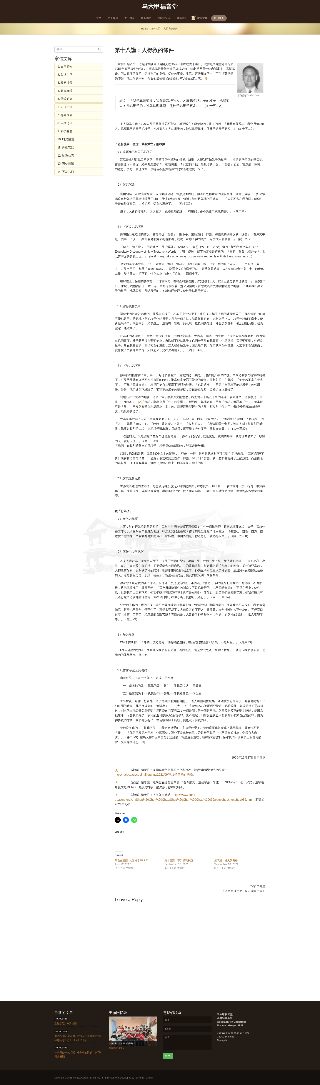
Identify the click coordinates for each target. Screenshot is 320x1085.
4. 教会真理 (64, 90)
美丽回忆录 (164, 18)
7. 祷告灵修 (64, 115)
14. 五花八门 (65, 171)
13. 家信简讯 (65, 163)
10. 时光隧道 (65, 139)
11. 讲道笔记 (65, 147)
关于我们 (113, 18)
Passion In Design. (144, 1077)
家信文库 (202, 18)
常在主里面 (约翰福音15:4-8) (131, 860)
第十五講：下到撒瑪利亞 (178, 860)
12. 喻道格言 (65, 155)
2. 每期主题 (64, 74)
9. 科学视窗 (64, 131)
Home (144, 28)
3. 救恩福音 (64, 82)
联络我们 (182, 18)
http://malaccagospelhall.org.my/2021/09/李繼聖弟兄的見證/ (154, 774)
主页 (98, 18)
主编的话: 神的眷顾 (65, 1023)
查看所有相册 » (116, 1048)
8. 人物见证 (64, 123)
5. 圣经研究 (64, 98)
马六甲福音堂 (160, 6)
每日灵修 (219, 18)
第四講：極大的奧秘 (226, 860)
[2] (139, 401)
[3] (143, 742)
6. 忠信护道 (64, 107)
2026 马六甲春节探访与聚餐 (122, 1043)
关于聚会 (129, 18)
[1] (205, 78)
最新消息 (146, 18)
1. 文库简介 (64, 66)
